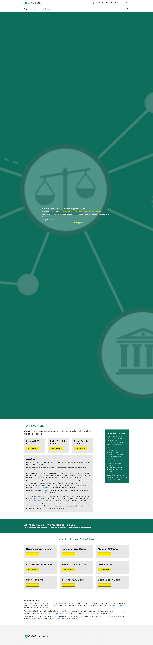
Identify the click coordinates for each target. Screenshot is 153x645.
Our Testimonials (117, 3)
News (127, 3)
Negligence (46, 9)
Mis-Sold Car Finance (65, 212)
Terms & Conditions (41, 487)
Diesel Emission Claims (80, 212)
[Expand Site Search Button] (127, 9)
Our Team (106, 3)
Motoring (36, 9)
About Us (97, 3)
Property (27, 9)
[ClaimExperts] (34, 3)
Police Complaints (95, 212)
